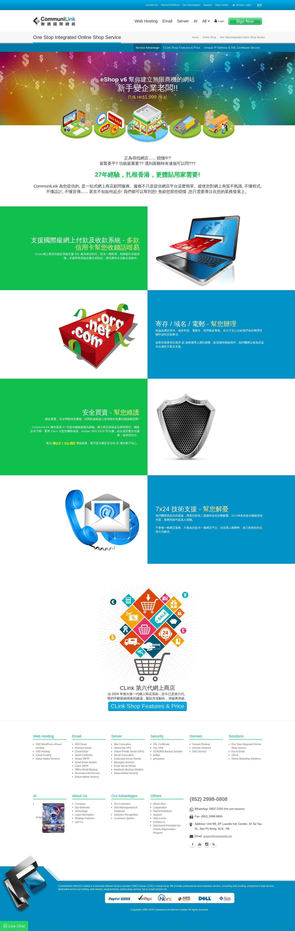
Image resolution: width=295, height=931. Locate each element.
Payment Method (170, 5)
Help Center (221, 5)
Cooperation (160, 807)
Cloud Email (81, 751)
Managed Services (124, 762)
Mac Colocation (122, 744)
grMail (156, 755)
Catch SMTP (81, 766)
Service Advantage (147, 47)
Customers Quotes (124, 818)
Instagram (207, 844)
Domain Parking (201, 744)
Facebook (193, 844)
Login (221, 21)
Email (167, 21)
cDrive (234, 755)
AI (195, 21)
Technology (81, 811)
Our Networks (82, 807)
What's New (159, 804)
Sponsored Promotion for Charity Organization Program (166, 829)
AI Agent (40, 817)
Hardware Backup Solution (128, 769)
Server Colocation (124, 755)
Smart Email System (86, 762)
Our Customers (122, 804)
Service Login (243, 5)
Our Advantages (191, 5)
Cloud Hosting (43, 755)
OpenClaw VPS (122, 747)
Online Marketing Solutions (246, 758)
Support (207, 5)
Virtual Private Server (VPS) (129, 751)
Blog (214, 844)
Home (195, 37)
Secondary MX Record (87, 773)
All (205, 21)
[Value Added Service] (48, 758)
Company (80, 804)
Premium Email (83, 747)
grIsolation (159, 758)
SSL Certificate (161, 744)
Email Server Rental (125, 766)
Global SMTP (82, 758)
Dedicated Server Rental (127, 758)
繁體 (259, 5)
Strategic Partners (84, 818)
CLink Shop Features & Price (181, 47)
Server (183, 21)
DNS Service (199, 751)
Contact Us (152, 5)
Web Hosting (146, 21)
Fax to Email (238, 751)
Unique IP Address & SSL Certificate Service (232, 47)
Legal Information (84, 814)
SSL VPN (158, 747)
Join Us (79, 822)
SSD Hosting (43, 751)
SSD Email (81, 744)
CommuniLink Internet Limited (171, 909)
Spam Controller (84, 755)
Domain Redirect (201, 747)
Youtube (200, 844)
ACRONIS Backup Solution (168, 751)
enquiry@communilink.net (217, 836)
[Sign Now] (245, 20)
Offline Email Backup (86, 769)
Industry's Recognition (126, 814)
